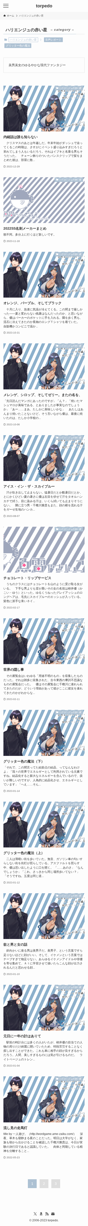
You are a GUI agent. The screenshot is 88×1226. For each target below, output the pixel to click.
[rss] (47, 1214)
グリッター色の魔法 (18, 45)
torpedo (44, 6)
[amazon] (41, 1214)
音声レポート (53, 39)
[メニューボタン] (6, 6)
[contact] (53, 1214)
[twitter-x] (35, 1214)
